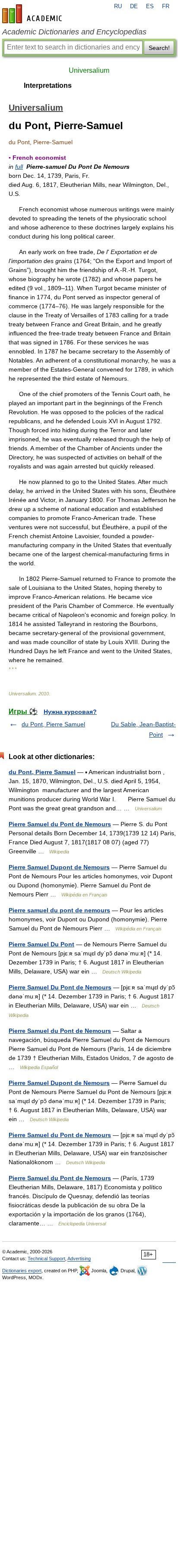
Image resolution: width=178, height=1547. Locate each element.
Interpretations (48, 85)
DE (134, 6)
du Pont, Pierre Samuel (53, 724)
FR (165, 6)
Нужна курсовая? (70, 711)
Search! (159, 47)
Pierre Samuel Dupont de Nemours (59, 867)
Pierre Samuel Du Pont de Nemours (60, 987)
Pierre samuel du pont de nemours (59, 910)
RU (118, 6)
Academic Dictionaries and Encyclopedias (74, 32)
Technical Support (46, 1258)
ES (150, 6)
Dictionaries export (21, 1270)
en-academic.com (33, 13)
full (19, 166)
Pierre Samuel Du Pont (41, 944)
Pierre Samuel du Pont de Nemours (60, 824)
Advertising (79, 1258)
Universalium (89, 70)
